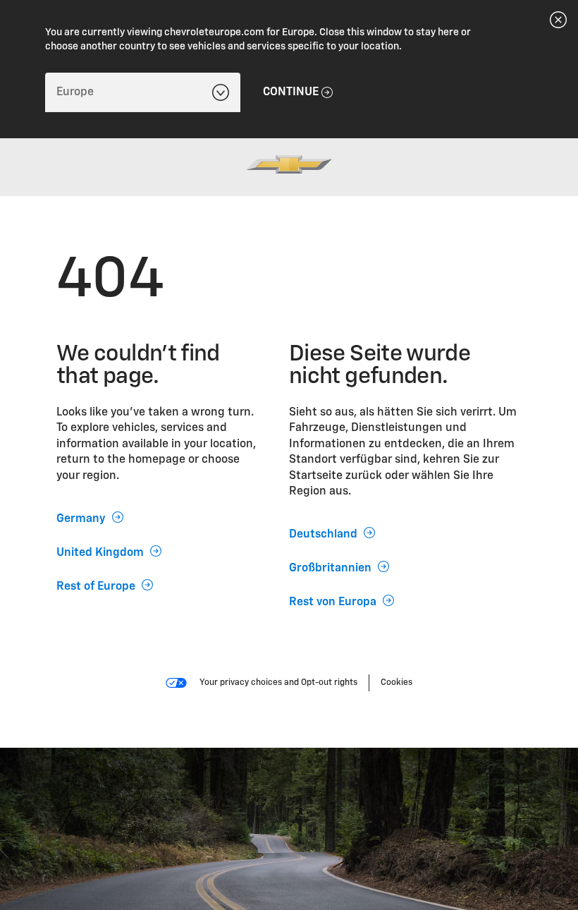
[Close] (558, 20)
